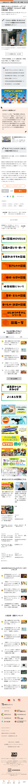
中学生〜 (15, 205)
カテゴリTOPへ (14, 220)
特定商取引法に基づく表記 (13, 746)
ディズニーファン (5, 730)
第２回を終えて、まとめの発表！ (13, 84)
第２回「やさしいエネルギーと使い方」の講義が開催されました (15, 70)
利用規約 (17, 742)
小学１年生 (4, 204)
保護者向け (21, 205)
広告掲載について (8, 744)
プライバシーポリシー (18, 744)
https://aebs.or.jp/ (14, 765)
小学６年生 (10, 205)
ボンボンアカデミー (5, 728)
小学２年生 (10, 204)
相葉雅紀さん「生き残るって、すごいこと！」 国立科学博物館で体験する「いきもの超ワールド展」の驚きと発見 (10, 226)
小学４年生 (21, 204)
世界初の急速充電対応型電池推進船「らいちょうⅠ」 (15, 81)
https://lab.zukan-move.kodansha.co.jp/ (11, 62)
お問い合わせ (11, 742)
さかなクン (4, 201)
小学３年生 (16, 204)
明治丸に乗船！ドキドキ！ (11, 78)
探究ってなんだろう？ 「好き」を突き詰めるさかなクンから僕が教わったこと (17, 213)
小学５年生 (4, 205)
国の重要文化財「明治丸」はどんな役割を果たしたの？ (15, 75)
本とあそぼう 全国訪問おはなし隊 (9, 736)
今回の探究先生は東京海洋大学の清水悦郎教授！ (15, 73)
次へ (20, 191)
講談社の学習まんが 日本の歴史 (8, 733)
